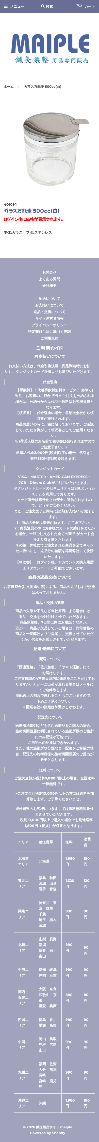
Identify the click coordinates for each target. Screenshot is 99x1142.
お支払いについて (49, 305)
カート (89, 6)
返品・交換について (49, 311)
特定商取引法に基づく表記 (49, 331)
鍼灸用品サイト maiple (54, 1127)
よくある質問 (49, 279)
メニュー (17, 6)
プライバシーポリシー (49, 325)
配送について (49, 298)
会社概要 (49, 285)
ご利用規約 (49, 338)
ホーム (9, 86)
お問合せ (49, 272)
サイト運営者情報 (49, 318)
